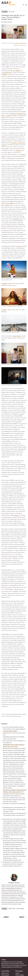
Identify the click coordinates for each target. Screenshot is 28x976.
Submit (17, 973)
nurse (15, 113)
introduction (16, 219)
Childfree (4, 74)
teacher (12, 113)
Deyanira (19, 246)
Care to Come (11, 908)
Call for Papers (19, 975)
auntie (9, 115)
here (20, 716)
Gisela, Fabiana (17, 336)
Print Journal (5, 975)
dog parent (20, 113)
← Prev (5, 917)
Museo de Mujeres (8, 731)
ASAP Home (5, 973)
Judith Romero (20, 908)
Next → (23, 917)
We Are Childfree (15, 70)
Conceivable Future (6, 72)
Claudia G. (4, 309)
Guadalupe (4, 283)
